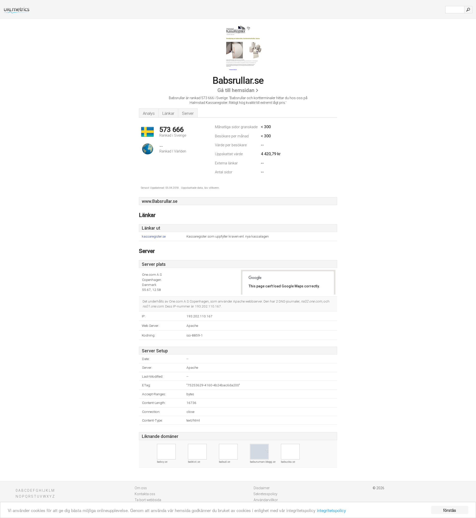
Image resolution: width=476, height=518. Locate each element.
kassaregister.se (154, 236)
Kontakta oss (145, 494)
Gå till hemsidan (235, 90)
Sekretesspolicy (265, 494)
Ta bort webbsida (148, 500)
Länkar (168, 113)
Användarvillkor (266, 500)
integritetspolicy (331, 510)
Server (188, 113)
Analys (149, 113)
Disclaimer (262, 488)
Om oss (141, 488)
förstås (449, 510)
